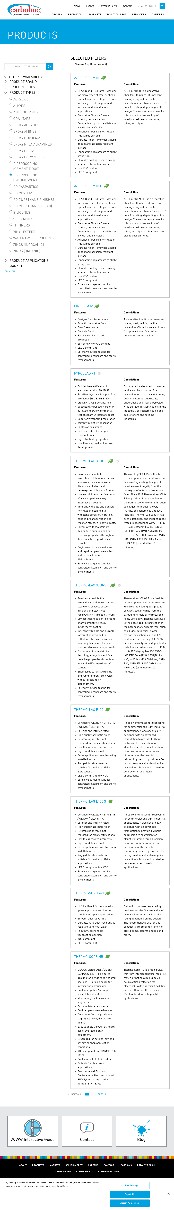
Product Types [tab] (22, 93)
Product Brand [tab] (23, 82)
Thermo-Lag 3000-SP (91, 585)
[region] (87, 1194)
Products (38, 1165)
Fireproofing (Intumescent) (26, 178)
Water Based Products (33, 238)
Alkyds (19, 106)
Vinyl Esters (24, 232)
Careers (158, 14)
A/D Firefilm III (86, 78)
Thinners (21, 225)
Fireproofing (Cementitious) (26, 166)
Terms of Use (63, 1172)
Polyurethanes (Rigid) (32, 206)
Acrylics (21, 99)
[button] (150, 6)
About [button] (56, 14)
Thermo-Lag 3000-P (90, 461)
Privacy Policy (146, 1165)
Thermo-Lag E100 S (90, 802)
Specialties (23, 219)
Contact (127, 6)
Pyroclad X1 (84, 374)
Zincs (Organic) (26, 251)
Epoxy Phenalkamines (32, 144)
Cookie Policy (84, 1172)
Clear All (9, 271)
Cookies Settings (129, 1185)
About (23, 1165)
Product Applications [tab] (29, 261)
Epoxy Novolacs (27, 138)
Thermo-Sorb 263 (89, 893)
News (77, 6)
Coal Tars (21, 119)
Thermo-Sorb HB (88, 957)
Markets (95, 14)
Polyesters (23, 193)
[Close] (168, 1193)
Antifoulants (25, 112)
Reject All (129, 1194)
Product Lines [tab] (22, 87)
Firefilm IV (83, 306)
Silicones (21, 212)
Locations (125, 1165)
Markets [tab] (16, 266)
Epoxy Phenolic (27, 151)
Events (90, 6)
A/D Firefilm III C (88, 186)
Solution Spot (116, 14)
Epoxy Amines (25, 131)
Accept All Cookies (129, 1203)
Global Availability (25, 77)
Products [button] (75, 14)
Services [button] (138, 14)
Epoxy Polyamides (28, 157)
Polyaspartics (25, 187)
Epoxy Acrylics (26, 125)
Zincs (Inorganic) (28, 245)
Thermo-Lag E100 (88, 710)
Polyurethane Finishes (33, 200)
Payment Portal (108, 6)
